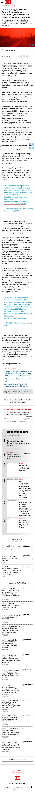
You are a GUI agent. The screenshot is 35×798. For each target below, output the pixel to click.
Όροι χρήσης (7, 787)
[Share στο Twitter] (33, 144)
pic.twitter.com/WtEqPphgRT (15, 204)
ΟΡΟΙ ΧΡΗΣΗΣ (7, 421)
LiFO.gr (16, 391)
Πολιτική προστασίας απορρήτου (22, 787)
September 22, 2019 (11, 211)
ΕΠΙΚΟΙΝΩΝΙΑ (17, 773)
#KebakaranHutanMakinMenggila (16, 202)
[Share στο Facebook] (30, 144)
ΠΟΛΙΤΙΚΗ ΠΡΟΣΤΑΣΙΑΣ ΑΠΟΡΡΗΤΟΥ (22, 421)
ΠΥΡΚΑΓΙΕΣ (13, 402)
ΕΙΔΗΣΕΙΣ (8, 5)
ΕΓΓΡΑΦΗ (28, 418)
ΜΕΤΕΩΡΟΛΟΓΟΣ (18, 399)
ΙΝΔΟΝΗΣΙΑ (21, 402)
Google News (25, 391)
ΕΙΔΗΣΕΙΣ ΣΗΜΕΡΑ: (10, 368)
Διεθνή (13, 5)
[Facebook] (30, 45)
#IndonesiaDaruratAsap (23, 313)
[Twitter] (33, 45)
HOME (3, 5)
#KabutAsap (8, 199)
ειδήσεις (20, 393)
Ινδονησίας (10, 66)
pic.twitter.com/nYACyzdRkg (15, 318)
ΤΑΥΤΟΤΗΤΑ (17, 770)
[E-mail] (27, 56)
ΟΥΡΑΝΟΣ (28, 399)
